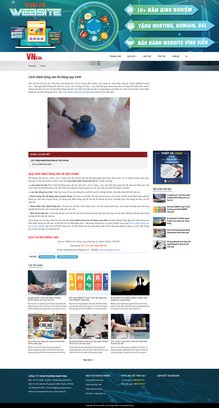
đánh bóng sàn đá (47, 257)
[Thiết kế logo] (172, 168)
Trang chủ (115, 56)
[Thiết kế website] (109, 26)
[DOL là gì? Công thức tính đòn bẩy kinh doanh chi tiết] (130, 326)
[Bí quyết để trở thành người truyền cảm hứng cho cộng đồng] (130, 282)
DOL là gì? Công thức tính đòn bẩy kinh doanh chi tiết (129, 342)
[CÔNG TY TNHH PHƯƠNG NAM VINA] (35, 56)
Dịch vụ (131, 56)
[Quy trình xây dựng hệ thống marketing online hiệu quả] (47, 326)
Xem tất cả (87, 360)
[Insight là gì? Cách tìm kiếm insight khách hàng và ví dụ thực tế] (47, 282)
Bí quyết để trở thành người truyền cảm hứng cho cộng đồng (129, 299)
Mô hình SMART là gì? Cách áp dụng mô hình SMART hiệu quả (88, 299)
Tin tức (162, 56)
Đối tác (147, 56)
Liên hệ (175, 56)
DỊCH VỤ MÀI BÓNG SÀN (41, 164)
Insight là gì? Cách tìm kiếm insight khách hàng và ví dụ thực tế (44, 299)
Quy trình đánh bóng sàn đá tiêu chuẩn (49, 161)
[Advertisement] (172, 113)
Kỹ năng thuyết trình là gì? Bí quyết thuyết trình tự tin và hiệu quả (88, 342)
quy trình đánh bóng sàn (67, 257)
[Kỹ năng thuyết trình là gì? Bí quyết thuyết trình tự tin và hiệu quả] (88, 326)
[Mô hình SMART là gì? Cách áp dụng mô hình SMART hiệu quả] (88, 282)
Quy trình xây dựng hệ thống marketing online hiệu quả (46, 342)
